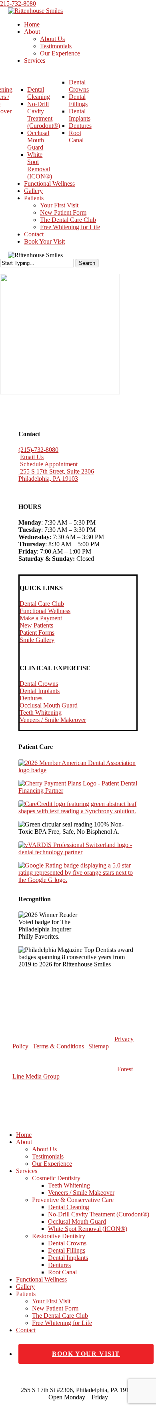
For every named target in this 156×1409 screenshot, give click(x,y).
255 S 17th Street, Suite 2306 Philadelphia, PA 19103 (56, 475)
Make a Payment (41, 618)
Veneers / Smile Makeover (53, 719)
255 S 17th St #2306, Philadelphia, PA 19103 (78, 1389)
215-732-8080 (18, 3)
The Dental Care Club (60, 1315)
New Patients (36, 625)
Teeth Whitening (41, 712)
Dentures (31, 698)
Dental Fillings (66, 1250)
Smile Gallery (37, 639)
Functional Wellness (45, 610)
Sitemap (98, 1046)
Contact (26, 1330)
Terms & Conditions (58, 1046)
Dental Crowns (39, 683)
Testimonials (48, 1156)
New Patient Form (55, 1308)
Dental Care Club (42, 603)
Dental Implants (40, 690)
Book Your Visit (86, 1353)
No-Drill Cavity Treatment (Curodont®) (98, 1214)
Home (24, 1134)
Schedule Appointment (49, 464)
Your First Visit (51, 1301)
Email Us (32, 456)
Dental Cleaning (68, 1207)
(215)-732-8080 (38, 449)
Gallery (25, 1286)
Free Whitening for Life (62, 1322)
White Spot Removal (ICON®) (87, 1228)
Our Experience (52, 1163)
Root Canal (62, 1272)
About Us (44, 1149)
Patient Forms (37, 632)
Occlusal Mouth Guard (49, 705)
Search (87, 263)
